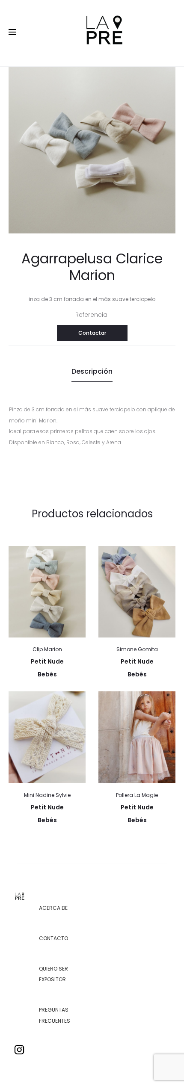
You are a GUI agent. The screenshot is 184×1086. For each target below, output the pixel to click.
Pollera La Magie (137, 795)
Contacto (53, 938)
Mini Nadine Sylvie (47, 795)
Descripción (92, 371)
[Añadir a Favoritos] (75, 556)
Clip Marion (47, 649)
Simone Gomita (137, 649)
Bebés (47, 674)
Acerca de (53, 908)
